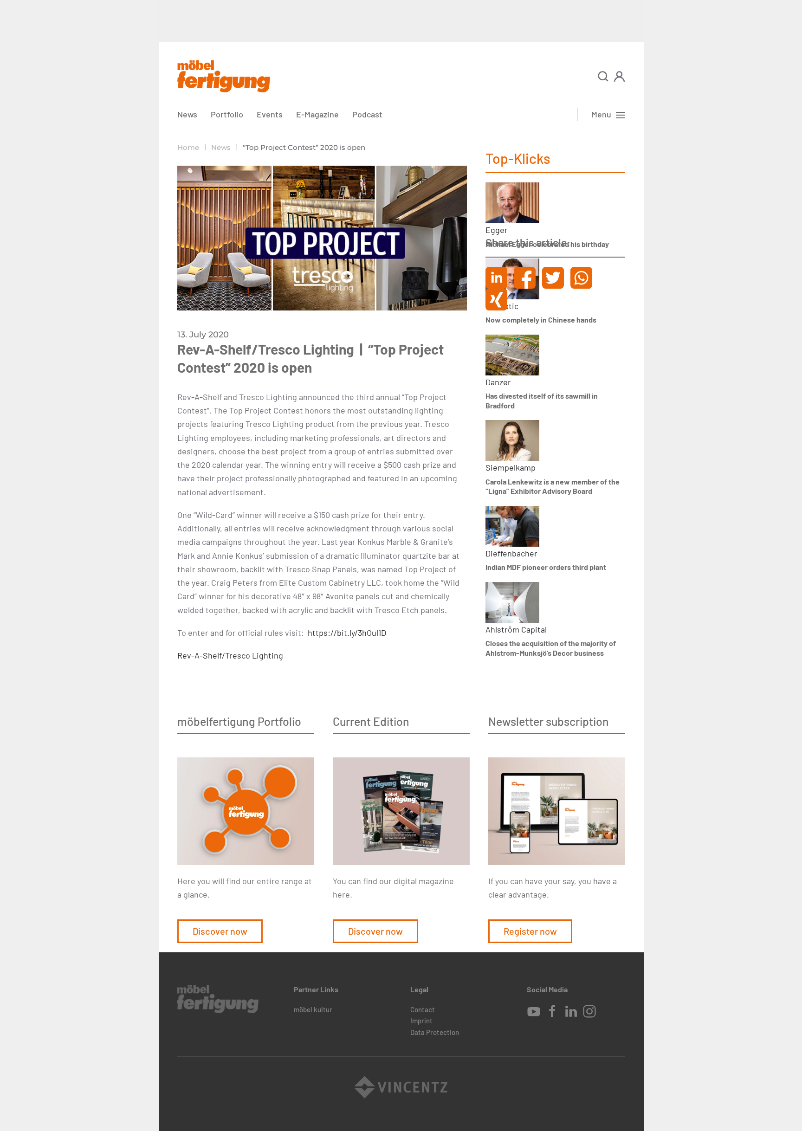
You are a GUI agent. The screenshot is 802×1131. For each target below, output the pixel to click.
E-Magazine (317, 114)
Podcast (367, 114)
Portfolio (227, 114)
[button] (603, 76)
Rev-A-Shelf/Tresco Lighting (230, 655)
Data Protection (434, 1032)
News (187, 114)
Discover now (220, 931)
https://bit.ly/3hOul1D (347, 632)
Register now (530, 931)
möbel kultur (313, 1009)
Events (270, 114)
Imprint (421, 1020)
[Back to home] (223, 76)
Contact (422, 1009)
